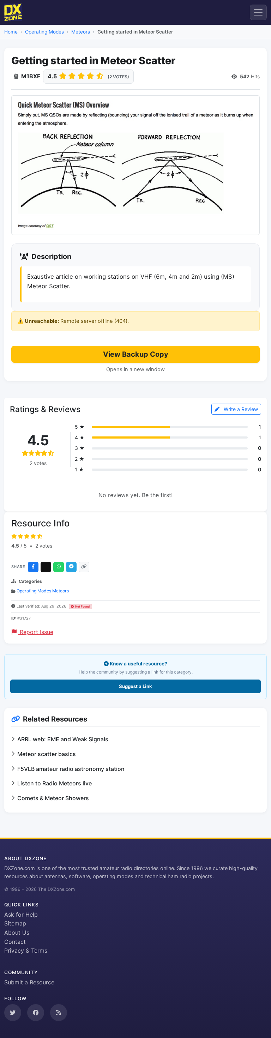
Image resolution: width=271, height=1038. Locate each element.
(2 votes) (118, 76)
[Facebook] (33, 567)
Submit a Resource (29, 982)
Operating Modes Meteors (43, 590)
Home (11, 32)
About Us (16, 932)
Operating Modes (44, 32)
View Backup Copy (135, 354)
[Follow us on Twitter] (12, 1012)
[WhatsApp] (58, 567)
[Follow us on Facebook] (35, 1012)
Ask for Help (21, 914)
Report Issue (35, 631)
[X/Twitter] (46, 567)
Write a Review (240, 409)
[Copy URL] (84, 567)
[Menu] (258, 12)
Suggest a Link (135, 686)
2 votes (43, 546)
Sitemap (15, 923)
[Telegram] (71, 567)
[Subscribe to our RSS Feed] (58, 1012)
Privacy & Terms (25, 950)
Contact (15, 941)
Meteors (80, 32)
